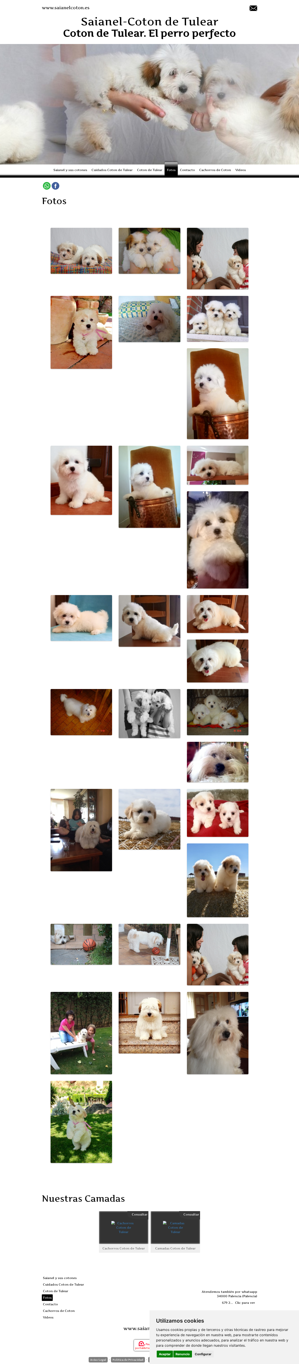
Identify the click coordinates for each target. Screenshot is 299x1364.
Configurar (203, 1354)
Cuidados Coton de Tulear (112, 170)
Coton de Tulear (149, 170)
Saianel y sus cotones (70, 170)
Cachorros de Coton (215, 170)
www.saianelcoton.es (66, 7)
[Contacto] (253, 8)
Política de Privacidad (128, 1359)
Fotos (171, 170)
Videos (240, 170)
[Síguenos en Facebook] (55, 186)
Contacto (187, 170)
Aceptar (165, 1354)
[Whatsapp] (47, 186)
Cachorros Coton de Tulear (123, 1248)
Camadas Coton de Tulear (175, 1248)
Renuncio (183, 1354)
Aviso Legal (98, 1359)
